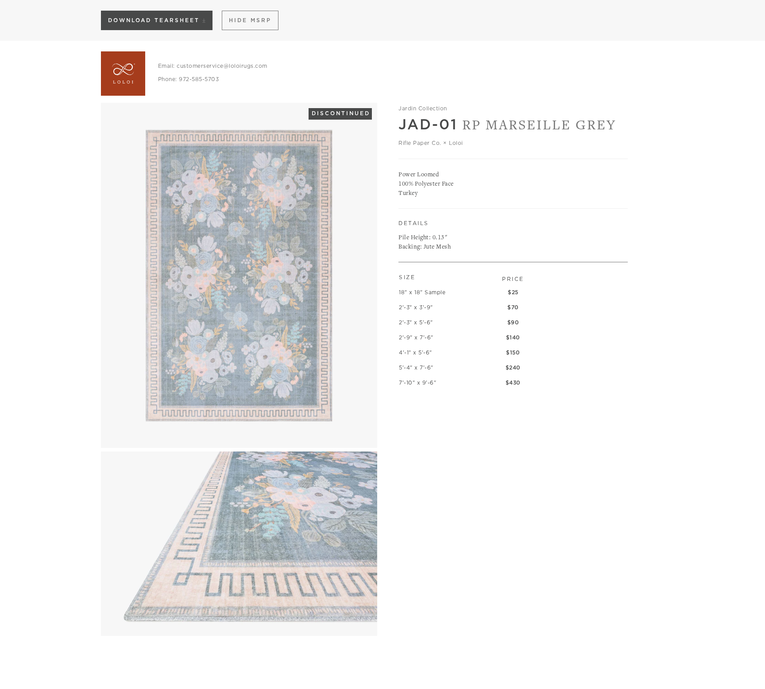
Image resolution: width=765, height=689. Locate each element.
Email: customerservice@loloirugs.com (212, 65)
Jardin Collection (422, 108)
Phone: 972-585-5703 (188, 79)
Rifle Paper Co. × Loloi (430, 143)
